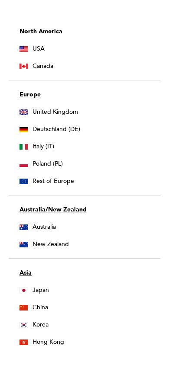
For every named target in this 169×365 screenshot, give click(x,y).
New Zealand (50, 244)
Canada (42, 66)
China (40, 307)
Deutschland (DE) (56, 129)
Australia (44, 227)
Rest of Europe (53, 181)
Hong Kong (48, 342)
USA (38, 49)
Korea (40, 324)
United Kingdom (55, 112)
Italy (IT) (43, 146)
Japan (40, 290)
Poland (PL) (47, 164)
